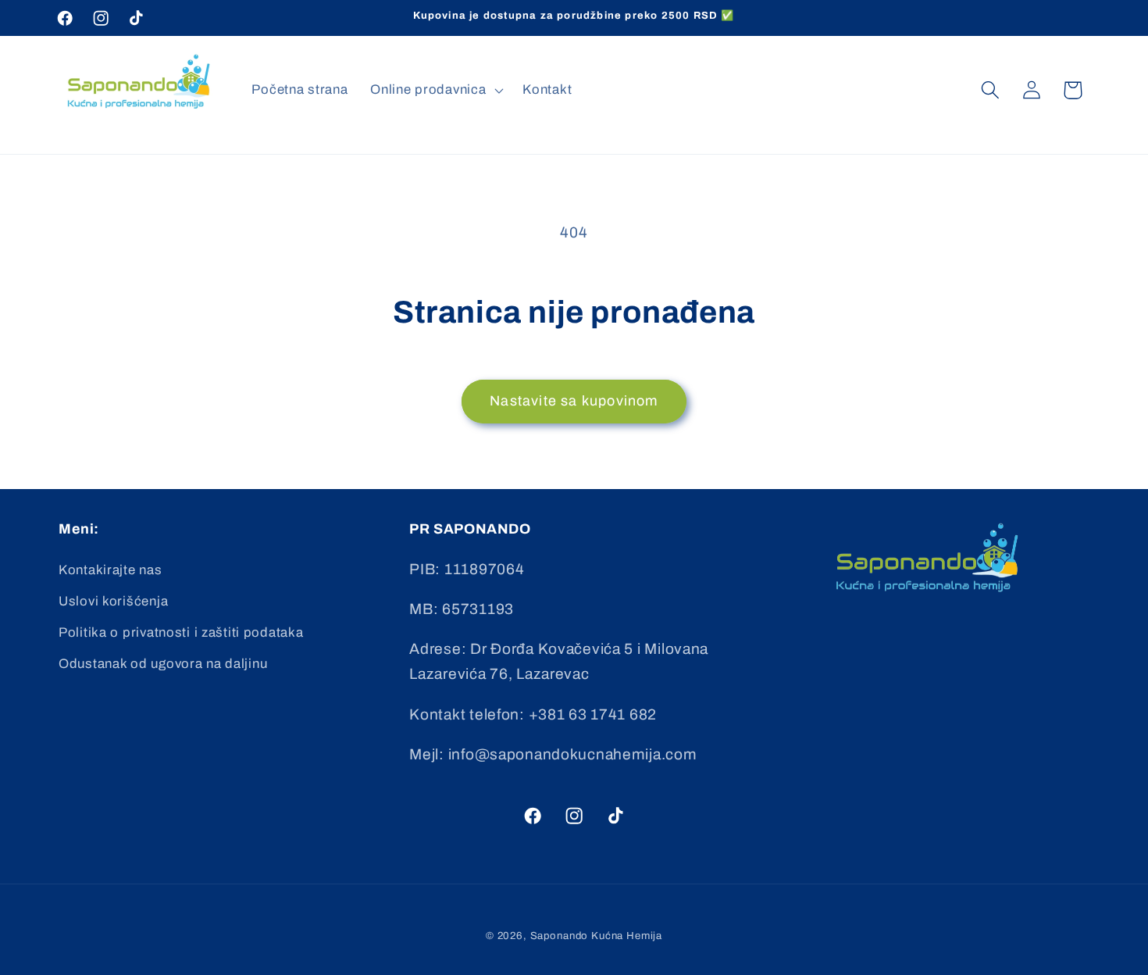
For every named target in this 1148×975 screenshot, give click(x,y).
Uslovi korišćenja (113, 601)
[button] (435, 89)
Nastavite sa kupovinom (574, 401)
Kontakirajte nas (110, 569)
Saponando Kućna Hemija (596, 935)
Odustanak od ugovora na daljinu (163, 663)
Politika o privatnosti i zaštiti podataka (181, 632)
